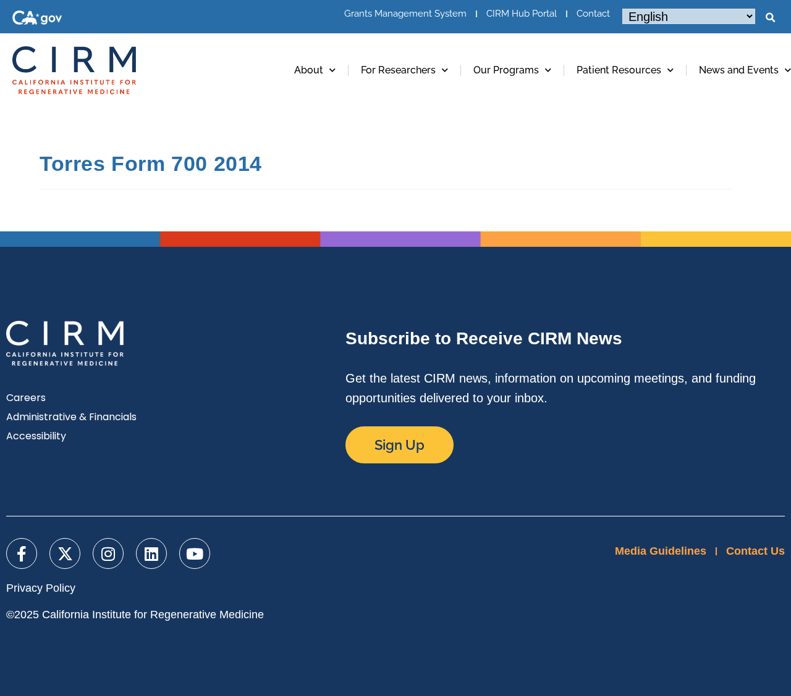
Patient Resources (619, 70)
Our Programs (506, 70)
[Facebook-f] (21, 553)
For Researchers (398, 70)
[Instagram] (108, 553)
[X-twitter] (64, 553)
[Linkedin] (151, 553)
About (308, 70)
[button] (770, 18)
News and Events (739, 70)
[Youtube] (194, 553)
